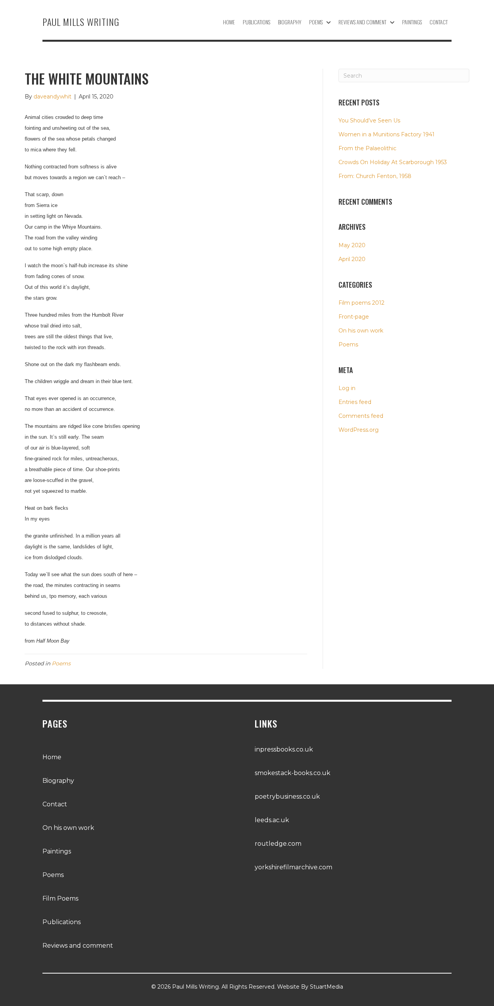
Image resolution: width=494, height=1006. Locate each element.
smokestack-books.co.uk (292, 773)
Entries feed (354, 402)
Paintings (56, 851)
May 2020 (351, 245)
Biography (58, 780)
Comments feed (360, 415)
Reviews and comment (77, 945)
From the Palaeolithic (367, 148)
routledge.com (278, 843)
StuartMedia (326, 986)
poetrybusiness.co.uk (287, 796)
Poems (61, 663)
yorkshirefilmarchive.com (293, 867)
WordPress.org (358, 429)
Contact (54, 804)
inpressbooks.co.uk (284, 749)
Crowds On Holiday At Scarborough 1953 (392, 162)
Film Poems (60, 898)
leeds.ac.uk (272, 820)
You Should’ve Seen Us (369, 120)
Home (51, 757)
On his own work (360, 330)
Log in (346, 388)
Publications (61, 922)
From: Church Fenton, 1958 (374, 176)
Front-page (353, 316)
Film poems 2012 (361, 302)
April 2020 (351, 259)
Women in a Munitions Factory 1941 (386, 134)
